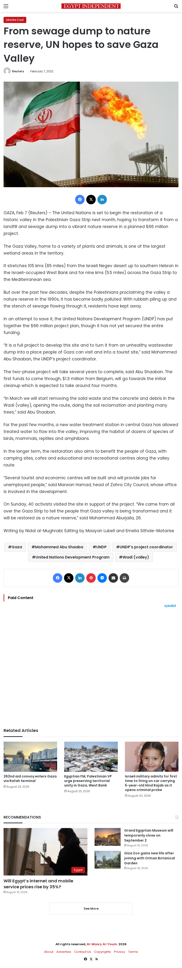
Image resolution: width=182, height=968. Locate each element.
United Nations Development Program (72, 557)
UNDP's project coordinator (146, 547)
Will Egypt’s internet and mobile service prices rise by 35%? (38, 884)
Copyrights (102, 951)
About (48, 951)
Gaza (17, 547)
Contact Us (82, 951)
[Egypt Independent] (91, 6)
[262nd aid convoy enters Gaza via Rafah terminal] (30, 757)
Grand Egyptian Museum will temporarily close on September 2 (148, 835)
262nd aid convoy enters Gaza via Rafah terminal (30, 778)
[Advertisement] (91, 667)
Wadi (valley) (136, 557)
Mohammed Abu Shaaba (59, 547)
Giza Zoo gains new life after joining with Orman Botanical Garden (149, 858)
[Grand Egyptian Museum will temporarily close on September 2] (108, 837)
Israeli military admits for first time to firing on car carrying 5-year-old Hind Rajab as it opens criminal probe (151, 783)
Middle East (15, 20)
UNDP (101, 547)
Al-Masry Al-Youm (102, 944)
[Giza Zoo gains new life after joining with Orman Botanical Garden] (108, 860)
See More (91, 908)
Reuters (18, 71)
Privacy (119, 951)
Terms (133, 951)
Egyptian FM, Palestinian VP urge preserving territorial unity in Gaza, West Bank (88, 781)
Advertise (63, 951)
